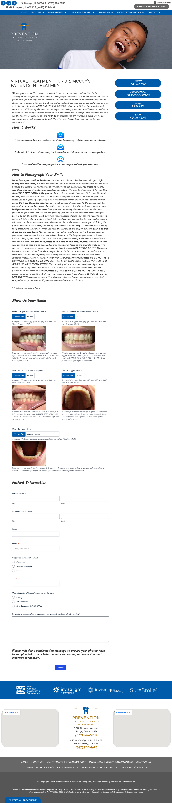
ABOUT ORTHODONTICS (119, 762)
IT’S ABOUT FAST (76, 762)
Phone (18, 570)
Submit (60, 667)
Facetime (20, 562)
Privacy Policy (45, 767)
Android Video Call (24, 566)
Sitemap (28, 767)
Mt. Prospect (22, 601)
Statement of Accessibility (99, 767)
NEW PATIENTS (54, 762)
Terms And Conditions (134, 767)
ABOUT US (36, 762)
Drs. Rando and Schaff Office (29, 606)
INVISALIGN (96, 762)
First (14, 503)
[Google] (8, 3)
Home (24, 12)
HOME (24, 762)
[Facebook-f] (3, 3)
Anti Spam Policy (67, 767)
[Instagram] (14, 3)
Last (63, 503)
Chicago (19, 597)
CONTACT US (143, 762)
